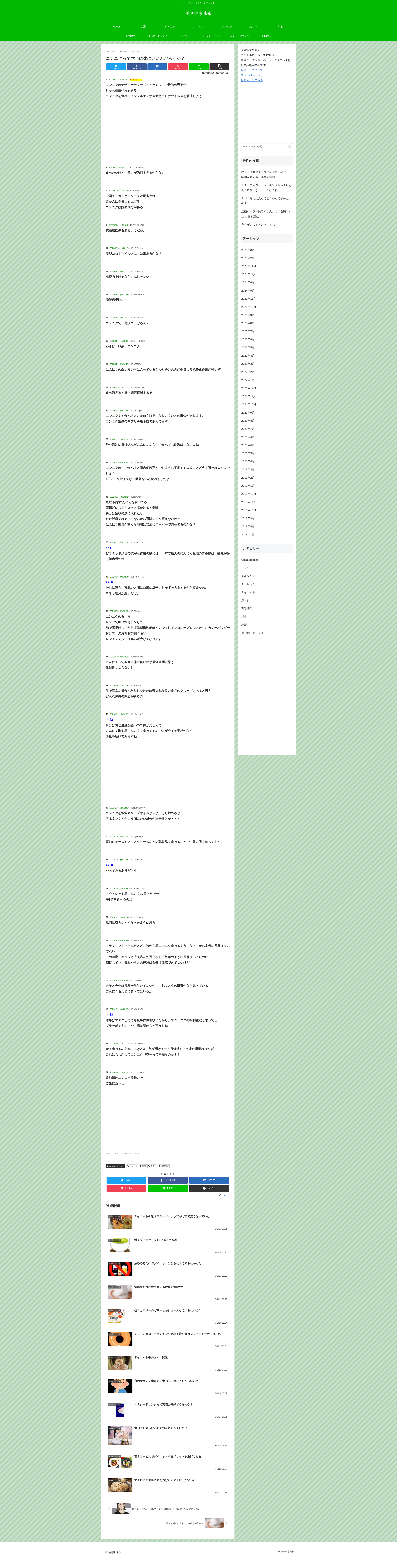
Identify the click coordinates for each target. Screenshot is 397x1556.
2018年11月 (248, 502)
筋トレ (245, 600)
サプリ (245, 568)
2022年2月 (248, 372)
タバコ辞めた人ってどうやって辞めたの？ (265, 201)
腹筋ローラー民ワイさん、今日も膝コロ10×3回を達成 (266, 214)
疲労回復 (165, 1166)
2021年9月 (248, 412)
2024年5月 (248, 290)
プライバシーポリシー (255, 75)
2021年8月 (248, 420)
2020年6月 (248, 445)
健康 (144, 1166)
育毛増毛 (246, 608)
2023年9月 (248, 315)
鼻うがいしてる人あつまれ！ (259, 224)
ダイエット (248, 592)
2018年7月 (248, 534)
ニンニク (133, 1166)
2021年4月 (248, 437)
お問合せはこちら (252, 80)
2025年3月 (248, 249)
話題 (244, 624)
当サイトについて (252, 70)
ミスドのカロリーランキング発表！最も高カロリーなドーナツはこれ (266, 188)
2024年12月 (248, 266)
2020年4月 (248, 461)
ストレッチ (248, 584)
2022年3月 (248, 363)
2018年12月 (248, 493)
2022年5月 (248, 347)
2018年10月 (248, 510)
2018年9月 (248, 518)
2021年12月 (248, 388)
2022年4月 (248, 355)
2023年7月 (248, 331)
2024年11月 (248, 274)
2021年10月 (248, 404)
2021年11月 (248, 396)
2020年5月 (248, 453)
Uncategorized (250, 559)
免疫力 (153, 1166)
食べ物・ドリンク (116, 1166)
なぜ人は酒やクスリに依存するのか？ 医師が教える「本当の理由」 (265, 174)
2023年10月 (248, 306)
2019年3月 (248, 469)
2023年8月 (248, 323)
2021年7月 (248, 428)
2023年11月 (248, 298)
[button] (219, 66)
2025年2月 (248, 258)
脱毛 (244, 616)
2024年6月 (248, 282)
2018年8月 (248, 526)
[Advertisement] (168, 133)
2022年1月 (248, 380)
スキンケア (248, 576)
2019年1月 (248, 485)
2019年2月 (248, 477)
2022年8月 (248, 339)
